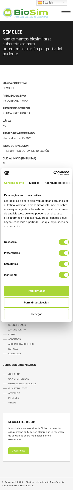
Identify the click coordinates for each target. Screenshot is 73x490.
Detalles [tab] (34, 182)
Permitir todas (36, 290)
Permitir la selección (36, 302)
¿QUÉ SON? (14, 374)
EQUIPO (12, 334)
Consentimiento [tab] (14, 182)
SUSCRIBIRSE (18, 451)
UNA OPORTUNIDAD (18, 378)
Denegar (36, 313)
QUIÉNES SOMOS (17, 325)
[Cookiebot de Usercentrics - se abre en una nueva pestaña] (53, 173)
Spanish (47, 2)
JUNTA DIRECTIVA (17, 329)
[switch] (64, 253)
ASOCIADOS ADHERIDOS (21, 344)
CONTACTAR (14, 353)
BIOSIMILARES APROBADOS (22, 383)
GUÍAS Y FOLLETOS (17, 388)
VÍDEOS (12, 402)
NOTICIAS (13, 348)
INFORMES (13, 398)
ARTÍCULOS (14, 393)
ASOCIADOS (14, 339)
